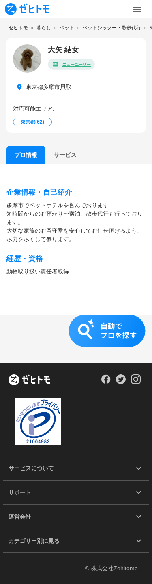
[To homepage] (27, 9)
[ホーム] (29, 380)
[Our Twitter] (120, 382)
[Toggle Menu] (137, 9)
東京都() (32, 122)
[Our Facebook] (105, 382)
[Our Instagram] (135, 382)
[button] (76, 339)
